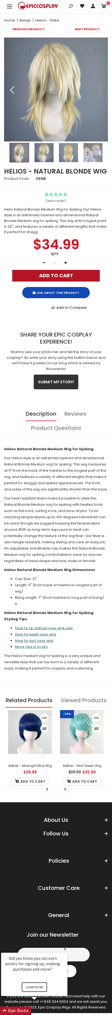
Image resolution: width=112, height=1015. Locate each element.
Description (41, 414)
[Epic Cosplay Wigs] (38, 6)
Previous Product (29, 29)
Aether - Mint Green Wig (82, 765)
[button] (41, 1011)
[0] (104, 7)
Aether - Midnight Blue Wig (30, 765)
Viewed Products (84, 700)
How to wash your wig (35, 634)
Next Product (87, 29)
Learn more (34, 987)
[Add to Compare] (44, 728)
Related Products (29, 700)
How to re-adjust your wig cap (44, 628)
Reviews (75, 414)
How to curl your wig (34, 640)
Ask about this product (58, 293)
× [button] (65, 949)
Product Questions (56, 428)
